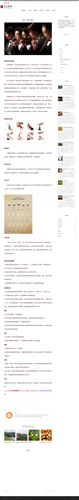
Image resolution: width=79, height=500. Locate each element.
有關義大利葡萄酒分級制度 (65, 59)
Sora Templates (11, 498)
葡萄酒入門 (28, 17)
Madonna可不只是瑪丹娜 (68, 157)
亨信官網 (29, 10)
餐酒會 (59, 235)
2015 (60, 55)
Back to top (73, 498)
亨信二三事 (60, 219)
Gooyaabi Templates (26, 498)
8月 (61, 72)
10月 (61, 67)
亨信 (16, 412)
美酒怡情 (31, 442)
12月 (61, 57)
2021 (60, 48)
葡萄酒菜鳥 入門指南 (46, 442)
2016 (60, 53)
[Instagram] (8, 3)
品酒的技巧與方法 (66, 112)
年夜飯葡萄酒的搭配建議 (68, 127)
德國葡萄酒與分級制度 (9, 442)
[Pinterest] (7, 3)
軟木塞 (59, 231)
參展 (59, 228)
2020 (60, 51)
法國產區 (60, 221)
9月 (61, 70)
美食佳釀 (60, 226)
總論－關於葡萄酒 (63, 64)
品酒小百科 (42, 10)
